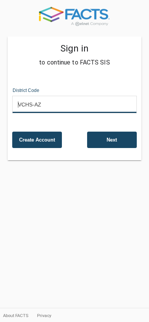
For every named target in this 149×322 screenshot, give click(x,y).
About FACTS (16, 315)
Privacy (44, 315)
